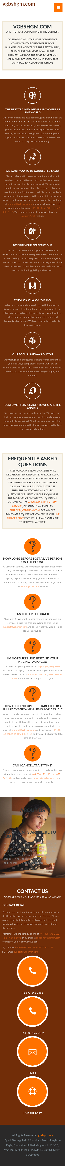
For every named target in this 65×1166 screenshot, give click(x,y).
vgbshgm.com (45, 1135)
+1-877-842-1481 (23, 734)
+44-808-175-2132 (41, 208)
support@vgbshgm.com (20, 204)
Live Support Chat (30, 586)
